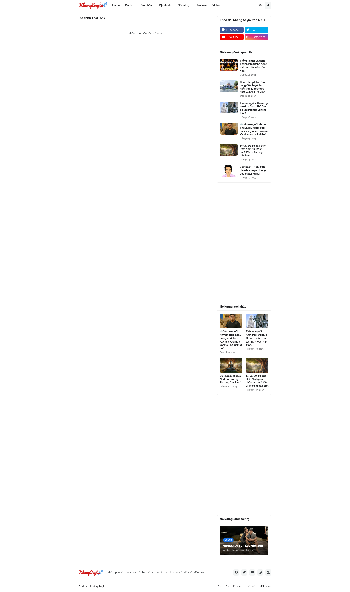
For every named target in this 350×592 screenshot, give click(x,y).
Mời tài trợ (265, 586)
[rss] (268, 572)
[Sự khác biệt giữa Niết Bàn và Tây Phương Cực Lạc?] (231, 365)
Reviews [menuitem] (202, 5)
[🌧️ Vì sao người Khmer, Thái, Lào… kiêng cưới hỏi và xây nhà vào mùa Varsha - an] (229, 129)
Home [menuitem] (116, 5)
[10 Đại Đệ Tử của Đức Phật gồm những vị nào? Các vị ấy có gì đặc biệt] (229, 150)
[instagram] (260, 572)
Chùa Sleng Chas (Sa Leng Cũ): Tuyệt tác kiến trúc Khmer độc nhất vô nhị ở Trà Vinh (252, 87)
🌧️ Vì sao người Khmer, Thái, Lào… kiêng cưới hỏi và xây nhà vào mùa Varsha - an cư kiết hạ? (254, 129)
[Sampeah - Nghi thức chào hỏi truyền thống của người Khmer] (229, 171)
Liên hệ (250, 586)
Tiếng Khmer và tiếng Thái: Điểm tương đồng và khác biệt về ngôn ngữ (253, 65)
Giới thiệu (223, 586)
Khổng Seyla (97, 586)
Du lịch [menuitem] (129, 5)
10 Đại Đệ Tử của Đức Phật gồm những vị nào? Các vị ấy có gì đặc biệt (253, 150)
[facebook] (236, 572)
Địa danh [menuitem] (165, 5)
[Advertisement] (244, 242)
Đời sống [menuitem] (183, 5)
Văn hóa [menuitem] (146, 5)
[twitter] (244, 572)
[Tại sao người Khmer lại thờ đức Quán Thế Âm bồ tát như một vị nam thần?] (229, 107)
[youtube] (252, 572)
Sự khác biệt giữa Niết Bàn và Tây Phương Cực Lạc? (230, 379)
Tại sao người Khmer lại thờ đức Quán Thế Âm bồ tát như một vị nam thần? (254, 108)
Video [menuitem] (216, 5)
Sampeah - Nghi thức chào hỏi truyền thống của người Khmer (253, 170)
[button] (260, 5)
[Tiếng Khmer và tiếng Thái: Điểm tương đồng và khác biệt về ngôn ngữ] (229, 65)
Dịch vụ (237, 586)
